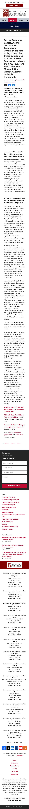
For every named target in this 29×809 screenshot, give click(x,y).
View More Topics (7, 529)
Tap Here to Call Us (14, 5)
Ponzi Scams (7, 522)
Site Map (14, 769)
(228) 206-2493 (17, 635)
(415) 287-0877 (17, 738)
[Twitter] (8, 748)
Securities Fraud (8, 434)
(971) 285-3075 (17, 623)
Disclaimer (14, 763)
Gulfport (14, 629)
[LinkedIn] (12, 748)
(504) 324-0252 (17, 713)
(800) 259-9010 (17, 586)
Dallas (14, 692)
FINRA (5, 510)
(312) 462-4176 (17, 671)
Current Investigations (10, 500)
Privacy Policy (14, 766)
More (21, 20)
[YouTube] (21, 748)
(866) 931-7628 (17, 725)
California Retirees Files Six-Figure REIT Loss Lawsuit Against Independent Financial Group (14, 554)
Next (19, 443)
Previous (6, 443)
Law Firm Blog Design (14, 807)
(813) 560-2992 (17, 647)
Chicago (14, 666)
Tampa (14, 641)
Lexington (14, 720)
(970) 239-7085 (17, 598)
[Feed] (25, 748)
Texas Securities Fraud (10, 519)
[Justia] (16, 748)
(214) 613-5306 (17, 699)
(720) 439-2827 (17, 610)
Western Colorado (14, 593)
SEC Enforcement (16, 432)
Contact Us (14, 771)
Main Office (14, 575)
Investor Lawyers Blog (14, 13)
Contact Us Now (14, 486)
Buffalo (14, 678)
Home (4, 20)
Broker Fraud (7, 512)
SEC (10, 432)
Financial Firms (8, 497)
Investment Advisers (10, 527)
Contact (12, 20)
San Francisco (14, 732)
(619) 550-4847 (17, 659)
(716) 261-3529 (17, 685)
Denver (14, 605)
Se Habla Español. (14, 26)
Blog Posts (14, 774)
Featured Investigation (10, 502)
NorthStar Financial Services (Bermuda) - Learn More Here (14, 24)
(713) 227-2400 (17, 582)
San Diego (14, 653)
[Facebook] (4, 748)
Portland (14, 617)
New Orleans (14, 706)
